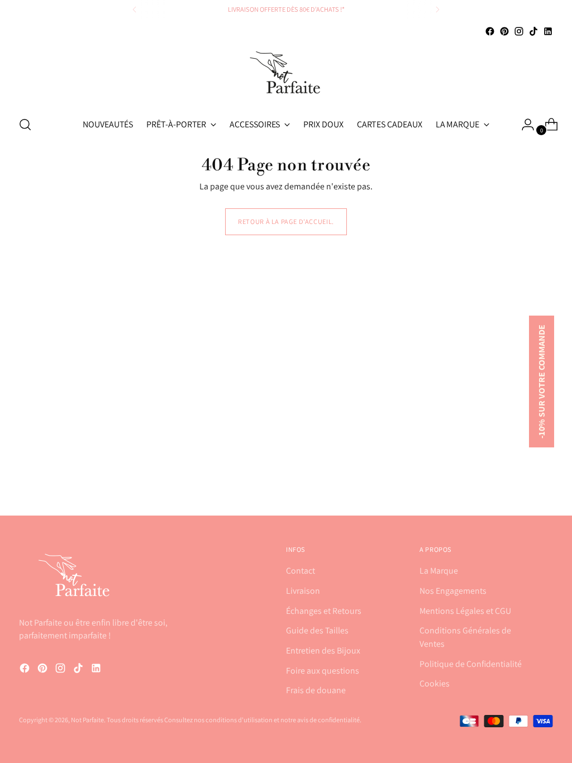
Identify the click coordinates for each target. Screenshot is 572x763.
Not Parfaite (87, 719)
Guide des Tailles (317, 630)
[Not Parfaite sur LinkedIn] (548, 31)
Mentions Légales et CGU (465, 611)
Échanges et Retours (323, 611)
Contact (300, 570)
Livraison (303, 591)
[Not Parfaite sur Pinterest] (504, 31)
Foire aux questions (322, 670)
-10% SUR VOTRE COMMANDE (541, 381)
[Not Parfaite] (286, 72)
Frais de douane (316, 690)
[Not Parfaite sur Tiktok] (533, 31)
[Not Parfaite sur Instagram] (519, 31)
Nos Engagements (453, 591)
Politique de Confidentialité (471, 664)
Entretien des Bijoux (323, 650)
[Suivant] (437, 9)
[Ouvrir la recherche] (25, 124)
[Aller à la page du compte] (523, 124)
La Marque (439, 570)
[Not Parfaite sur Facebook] (490, 31)
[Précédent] (134, 9)
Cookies (435, 683)
